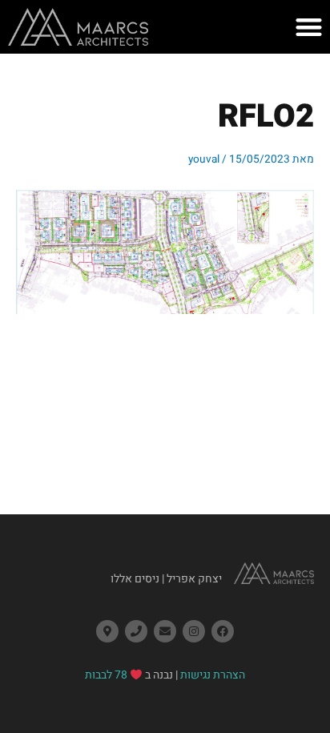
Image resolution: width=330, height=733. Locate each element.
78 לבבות (106, 675)
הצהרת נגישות (212, 675)
